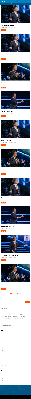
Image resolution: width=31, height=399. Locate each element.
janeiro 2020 (3, 380)
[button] (17, 1)
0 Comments (14, 27)
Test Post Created (4, 312)
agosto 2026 (4, 373)
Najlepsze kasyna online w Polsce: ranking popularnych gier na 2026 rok (12, 314)
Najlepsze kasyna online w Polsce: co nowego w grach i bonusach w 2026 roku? (13, 316)
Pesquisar (2, 300)
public (3, 348)
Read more (3, 58)
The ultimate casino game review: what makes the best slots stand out (12, 318)
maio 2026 (3, 378)
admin (9, 27)
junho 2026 (3, 376)
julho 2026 (3, 334)
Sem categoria (4, 350)
